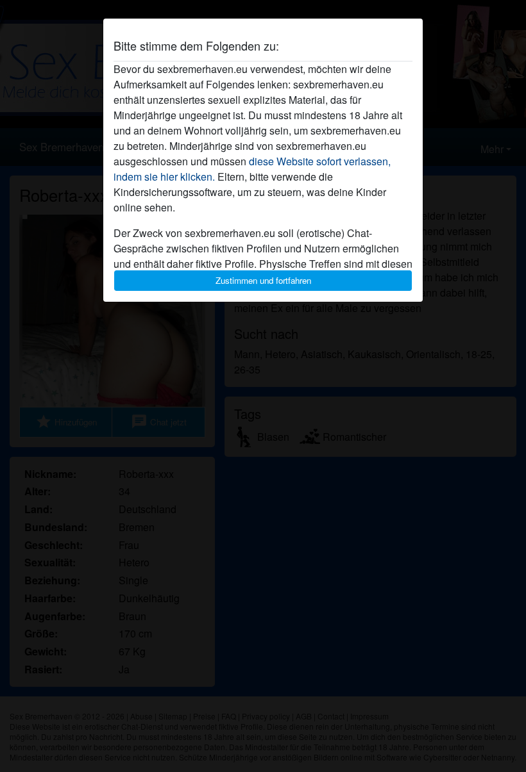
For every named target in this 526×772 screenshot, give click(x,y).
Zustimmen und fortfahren (263, 280)
